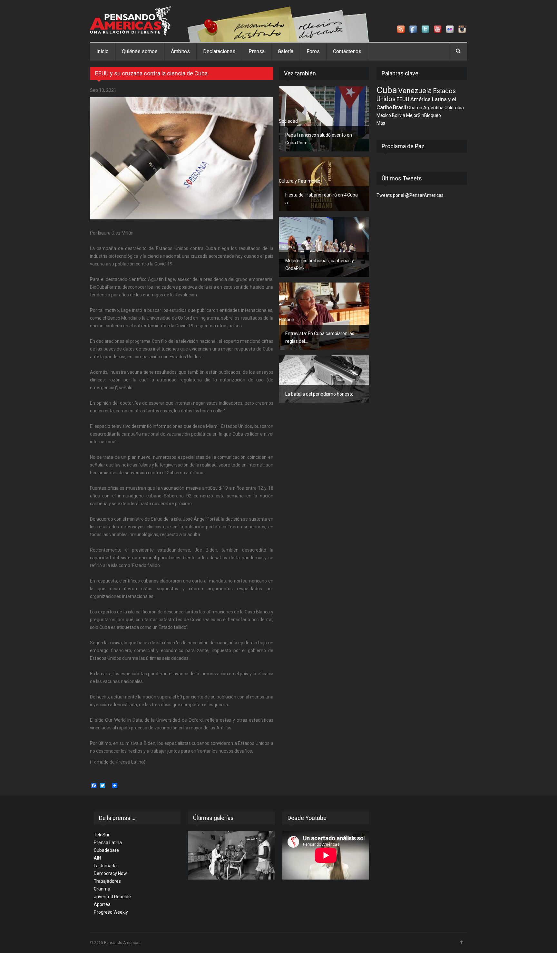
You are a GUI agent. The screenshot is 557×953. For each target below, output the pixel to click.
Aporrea (102, 904)
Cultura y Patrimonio (299, 181)
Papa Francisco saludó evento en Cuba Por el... (318, 138)
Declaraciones (219, 51)
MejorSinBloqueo (423, 115)
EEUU (402, 99)
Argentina (433, 107)
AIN (97, 858)
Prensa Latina (108, 842)
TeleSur (102, 834)
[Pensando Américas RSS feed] (401, 29)
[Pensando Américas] (130, 20)
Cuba (386, 90)
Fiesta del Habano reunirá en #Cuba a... (321, 198)
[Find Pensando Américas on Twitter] (425, 29)
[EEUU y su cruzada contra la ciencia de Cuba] (181, 158)
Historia (286, 319)
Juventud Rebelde (112, 896)
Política (286, 246)
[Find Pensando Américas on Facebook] (413, 29)
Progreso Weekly (111, 912)
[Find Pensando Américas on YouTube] (438, 29)
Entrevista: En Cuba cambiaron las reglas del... (319, 337)
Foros (313, 51)
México (383, 115)
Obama (414, 107)
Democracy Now (110, 873)
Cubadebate (106, 850)
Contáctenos (347, 51)
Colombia (454, 107)
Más (380, 123)
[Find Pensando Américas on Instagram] (462, 29)
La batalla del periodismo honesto (319, 394)
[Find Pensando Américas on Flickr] (450, 29)
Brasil (399, 107)
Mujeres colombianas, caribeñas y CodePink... (319, 264)
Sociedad (288, 121)
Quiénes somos (140, 51)
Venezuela (415, 90)
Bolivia (398, 115)
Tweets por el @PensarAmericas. (410, 195)
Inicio (102, 51)
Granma (102, 888)
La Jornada (105, 865)
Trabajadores (107, 881)
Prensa (257, 51)
